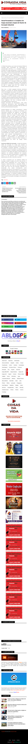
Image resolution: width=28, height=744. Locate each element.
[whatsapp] (7, 326)
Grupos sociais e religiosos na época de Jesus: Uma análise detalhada (17, 699)
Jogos (19, 376)
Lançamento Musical (6, 378)
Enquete (12, 369)
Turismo (21, 389)
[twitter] (20, 319)
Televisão (21, 387)
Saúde (21, 385)
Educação (4, 369)
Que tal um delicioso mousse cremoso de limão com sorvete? (17, 705)
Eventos (14, 374)
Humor (8, 376)
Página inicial (3, 17)
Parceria (13, 740)
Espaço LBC (21, 371)
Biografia (12, 362)
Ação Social (4, 360)
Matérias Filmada (20, 378)
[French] (9, 353)
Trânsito (16, 389)
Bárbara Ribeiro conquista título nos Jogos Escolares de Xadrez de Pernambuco (16, 717)
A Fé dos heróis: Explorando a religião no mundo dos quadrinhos (17, 711)
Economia (20, 367)
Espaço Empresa (14, 371)
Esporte (9, 374)
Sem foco (9, 17)
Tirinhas (11, 389)
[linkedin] (20, 326)
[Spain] (15, 353)
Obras (16, 380)
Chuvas (21, 362)
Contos (10, 365)
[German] (12, 353)
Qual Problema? (5, 385)
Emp (8, 369)
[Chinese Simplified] (15, 351)
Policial (3, 383)
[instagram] (7, 323)
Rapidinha (12, 385)
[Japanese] (12, 351)
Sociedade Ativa (11, 387)
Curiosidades (21, 365)
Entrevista (18, 369)
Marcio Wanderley (4, 27)
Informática (13, 376)
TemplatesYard (17, 742)
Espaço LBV (4, 374)
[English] (7, 353)
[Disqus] (14, 263)
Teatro (16, 387)
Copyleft (3, 731)
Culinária (15, 365)
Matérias (13, 378)
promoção (13, 383)
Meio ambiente (5, 380)
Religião (16, 385)
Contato (18, 740)
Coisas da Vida (13, 731)
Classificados (4, 365)
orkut (20, 380)
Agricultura (10, 360)
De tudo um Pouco (12, 367)
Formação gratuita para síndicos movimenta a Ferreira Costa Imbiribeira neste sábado (16, 724)
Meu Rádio (12, 380)
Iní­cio (10, 740)
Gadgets (3, 376)
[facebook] (7, 319)
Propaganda (19, 383)
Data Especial (4, 367)
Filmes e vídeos (21, 374)
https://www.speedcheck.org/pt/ (18, 690)
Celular (17, 362)
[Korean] (9, 351)
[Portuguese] (21, 351)
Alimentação (16, 360)
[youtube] (20, 323)
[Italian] (18, 353)
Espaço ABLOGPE (5, 371)
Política (8, 383)
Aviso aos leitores (5, 362)
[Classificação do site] (9, 660)
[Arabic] (7, 351)
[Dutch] (21, 353)
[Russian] (18, 351)
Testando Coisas (5, 389)
